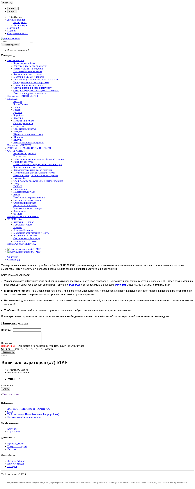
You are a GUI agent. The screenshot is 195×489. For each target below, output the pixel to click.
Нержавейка (19, 178)
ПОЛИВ (17, 186)
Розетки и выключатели (25, 235)
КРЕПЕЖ (12, 98)
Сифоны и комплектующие (27, 200)
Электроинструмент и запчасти (29, 93)
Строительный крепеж (25, 129)
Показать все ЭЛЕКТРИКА (21, 244)
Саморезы (18, 126)
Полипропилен (21, 189)
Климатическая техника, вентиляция (32, 170)
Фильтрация (19, 211)
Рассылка (12, 449)
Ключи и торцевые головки (27, 74)
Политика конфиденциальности (24, 417)
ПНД (16, 183)
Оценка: (5, 349)
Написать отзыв (10, 394)
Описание (12, 257)
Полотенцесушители (24, 192)
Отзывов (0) (13, 259)
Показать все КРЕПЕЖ (19, 145)
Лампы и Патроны (23, 230)
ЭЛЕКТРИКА (14, 219)
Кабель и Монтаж (22, 224)
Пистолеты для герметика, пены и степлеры (36, 79)
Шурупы (18, 140)
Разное (16, 194)
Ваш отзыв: (7, 343)
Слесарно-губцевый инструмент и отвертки (36, 90)
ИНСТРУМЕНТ (15, 60)
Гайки (16, 107)
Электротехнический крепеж (28, 142)
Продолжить (8, 352)
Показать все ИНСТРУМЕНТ (22, 96)
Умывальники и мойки (25, 205)
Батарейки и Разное (23, 222)
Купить (5, 389)
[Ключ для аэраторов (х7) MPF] (24, 249)
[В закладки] (2, 355)
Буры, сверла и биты (24, 63)
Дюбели (17, 112)
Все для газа (19, 156)
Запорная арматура (23, 161)
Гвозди (17, 109)
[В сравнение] (5, 355)
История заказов (15, 463)
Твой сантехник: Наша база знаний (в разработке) (33, 414)
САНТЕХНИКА (16, 150)
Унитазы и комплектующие (27, 208)
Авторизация (20, 25)
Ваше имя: (6, 330)
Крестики (18, 118)
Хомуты (17, 131)
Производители (15, 443)
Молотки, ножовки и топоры (28, 77)
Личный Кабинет (16, 461)
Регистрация (20, 22)
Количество (7, 385)
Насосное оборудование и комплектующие (35, 175)
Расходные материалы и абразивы (31, 82)
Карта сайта (13, 431)
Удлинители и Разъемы (25, 241)
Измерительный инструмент (28, 68)
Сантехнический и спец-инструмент (32, 88)
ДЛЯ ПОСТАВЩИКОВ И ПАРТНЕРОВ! (29, 409)
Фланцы (17, 213)
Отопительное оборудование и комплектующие (38, 181)
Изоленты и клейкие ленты (27, 71)
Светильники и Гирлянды (26, 238)
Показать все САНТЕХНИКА (23, 216)
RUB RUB (13, 8)
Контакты (12, 429)
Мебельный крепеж (23, 120)
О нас (10, 411)
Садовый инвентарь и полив (28, 85)
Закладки (12, 466)
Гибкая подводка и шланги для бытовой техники (38, 159)
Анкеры (17, 101)
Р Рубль (12, 11)
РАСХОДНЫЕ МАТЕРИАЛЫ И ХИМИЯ (29, 148)
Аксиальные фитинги (24, 153)
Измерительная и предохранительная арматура (37, 164)
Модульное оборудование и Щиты (31, 233)
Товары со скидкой (17, 446)
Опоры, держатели (23, 123)
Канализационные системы (27, 167)
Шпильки (18, 137)
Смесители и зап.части (25, 202)
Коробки (17, 227)
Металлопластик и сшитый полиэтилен (34, 172)
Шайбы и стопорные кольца (28, 134)
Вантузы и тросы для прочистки (30, 66)
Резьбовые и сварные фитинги (29, 197)
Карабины (18, 115)
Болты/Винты (20, 104)
